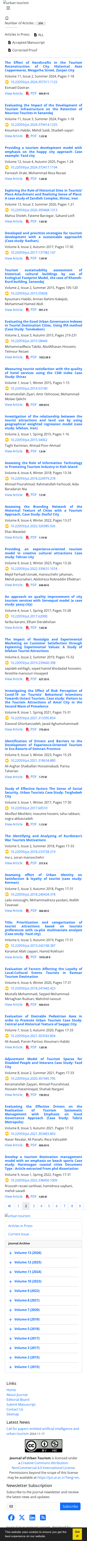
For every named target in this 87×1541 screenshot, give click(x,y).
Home (11, 1390)
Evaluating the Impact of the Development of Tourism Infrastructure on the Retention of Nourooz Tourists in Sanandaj (43, 109)
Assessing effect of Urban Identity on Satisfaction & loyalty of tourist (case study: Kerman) (43, 879)
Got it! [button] (77, 1534)
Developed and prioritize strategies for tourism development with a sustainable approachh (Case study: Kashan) (43, 237)
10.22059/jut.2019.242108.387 (33, 945)
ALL (40, 35)
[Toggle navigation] (42, 8)
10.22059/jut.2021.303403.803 (33, 1134)
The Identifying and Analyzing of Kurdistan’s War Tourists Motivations (43, 838)
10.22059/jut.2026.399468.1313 (34, 210)
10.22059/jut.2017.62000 (29, 616)
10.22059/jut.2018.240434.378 (33, 894)
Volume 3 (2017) (26, 1348)
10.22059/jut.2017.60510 (29, 808)
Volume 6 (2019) (26, 1319)
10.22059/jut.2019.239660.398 (33, 663)
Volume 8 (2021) (26, 1300)
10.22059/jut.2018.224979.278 (33, 478)
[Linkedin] (32, 1519)
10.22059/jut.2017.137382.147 (33, 252)
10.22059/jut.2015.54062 (29, 440)
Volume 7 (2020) (26, 1310)
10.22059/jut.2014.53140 (29, 388)
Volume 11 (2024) (27, 1272)
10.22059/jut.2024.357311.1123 (34, 82)
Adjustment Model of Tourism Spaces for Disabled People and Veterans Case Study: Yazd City (43, 1063)
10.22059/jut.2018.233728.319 (33, 852)
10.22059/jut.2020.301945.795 (33, 1078)
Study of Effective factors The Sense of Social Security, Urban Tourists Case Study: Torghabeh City (43, 792)
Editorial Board (17, 1399)
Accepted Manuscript (28, 42)
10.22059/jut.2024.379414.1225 (34, 124)
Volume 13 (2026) (27, 1253)
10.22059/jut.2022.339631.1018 (34, 568)
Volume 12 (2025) (27, 1262)
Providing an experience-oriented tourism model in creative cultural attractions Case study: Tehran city (43, 553)
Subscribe (70, 1506)
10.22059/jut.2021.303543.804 (33, 1036)
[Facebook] (11, 1519)
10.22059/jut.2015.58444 (29, 341)
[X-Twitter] (22, 1519)
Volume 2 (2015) (26, 1357)
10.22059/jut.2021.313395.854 (33, 718)
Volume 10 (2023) (27, 1281)
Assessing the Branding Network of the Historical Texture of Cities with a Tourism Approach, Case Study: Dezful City (43, 510)
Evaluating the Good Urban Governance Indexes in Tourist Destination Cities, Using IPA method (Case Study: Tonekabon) (43, 325)
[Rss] (43, 1519)
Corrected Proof (24, 50)
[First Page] (9, 1206)
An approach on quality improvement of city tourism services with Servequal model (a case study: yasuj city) (43, 600)
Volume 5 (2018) (26, 1329)
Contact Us (14, 1409)
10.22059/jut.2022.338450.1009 (34, 1180)
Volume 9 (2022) (26, 1291)
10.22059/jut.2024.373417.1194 (34, 167)
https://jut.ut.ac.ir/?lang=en (58, 1477)
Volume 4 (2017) (26, 1338)
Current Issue (18, 1234)
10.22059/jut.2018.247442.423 (33, 988)
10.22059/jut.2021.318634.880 (33, 760)
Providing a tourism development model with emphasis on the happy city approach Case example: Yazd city (43, 151)
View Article (13, 93)
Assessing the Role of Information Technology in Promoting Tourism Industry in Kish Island (43, 465)
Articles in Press (20, 1226)
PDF (39, 93)
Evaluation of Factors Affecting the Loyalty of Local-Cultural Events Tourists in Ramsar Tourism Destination (43, 973)
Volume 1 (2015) (26, 1367)
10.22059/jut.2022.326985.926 (33, 526)
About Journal (17, 1395)
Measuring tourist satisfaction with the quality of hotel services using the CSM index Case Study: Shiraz (43, 373)
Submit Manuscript (21, 1404)
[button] (47, 1536)
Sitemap (12, 1414)
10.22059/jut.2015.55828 (29, 293)
